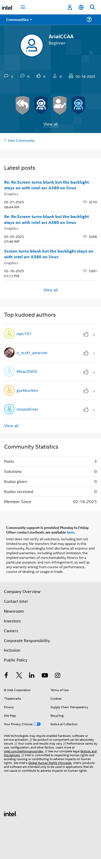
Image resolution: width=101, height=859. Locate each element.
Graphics (11, 193)
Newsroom (14, 611)
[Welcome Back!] (41, 105)
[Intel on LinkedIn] (31, 676)
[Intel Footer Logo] (10, 813)
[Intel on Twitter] (19, 676)
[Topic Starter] (60, 105)
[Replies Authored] (22, 105)
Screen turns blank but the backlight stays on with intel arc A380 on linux (48, 254)
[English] (81, 7)
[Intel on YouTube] (44, 676)
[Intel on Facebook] (6, 676)
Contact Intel (16, 601)
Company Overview (22, 591)
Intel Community (21, 140)
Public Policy (15, 660)
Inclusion (12, 650)
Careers (11, 631)
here (70, 532)
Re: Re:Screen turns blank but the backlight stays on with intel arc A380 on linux (46, 185)
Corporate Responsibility (27, 640)
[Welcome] (78, 105)
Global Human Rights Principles (50, 762)
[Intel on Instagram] (57, 676)
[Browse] (18, 22)
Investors (12, 621)
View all (51, 124)
